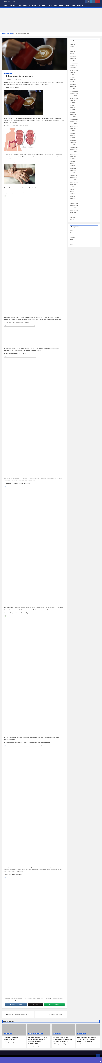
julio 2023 (72, 131)
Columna (12, 5)
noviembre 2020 (74, 205)
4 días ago (81, 1044)
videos (71, 244)
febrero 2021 (73, 198)
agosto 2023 (73, 128)
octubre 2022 (73, 152)
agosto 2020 (73, 212)
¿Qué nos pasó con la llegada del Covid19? (17, 1014)
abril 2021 (72, 194)
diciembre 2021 (74, 175)
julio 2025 (72, 75)
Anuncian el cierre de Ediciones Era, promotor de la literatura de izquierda (63, 1039)
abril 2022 (72, 166)
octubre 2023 (73, 124)
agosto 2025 (73, 72)
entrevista (72, 237)
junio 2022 (72, 161)
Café (50, 5)
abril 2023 (72, 138)
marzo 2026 (73, 56)
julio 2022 (72, 159)
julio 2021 (72, 187)
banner (6, 73)
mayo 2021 (72, 191)
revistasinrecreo (74, 242)
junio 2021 (72, 189)
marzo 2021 (73, 196)
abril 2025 (72, 81)
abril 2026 (72, 53)
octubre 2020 (73, 208)
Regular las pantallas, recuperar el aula (11, 1038)
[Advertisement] (51, 20)
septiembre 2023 (74, 126)
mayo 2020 (72, 219)
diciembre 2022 (74, 147)
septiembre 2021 (74, 182)
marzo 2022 (73, 168)
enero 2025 (73, 89)
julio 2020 (72, 215)
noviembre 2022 (74, 149)
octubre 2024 (73, 96)
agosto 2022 (73, 156)
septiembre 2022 (74, 154)
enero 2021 (73, 201)
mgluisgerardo (17, 79)
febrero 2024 (73, 114)
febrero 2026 (73, 58)
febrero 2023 (73, 142)
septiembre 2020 (74, 210)
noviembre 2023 (74, 121)
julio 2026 (72, 46)
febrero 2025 (73, 86)
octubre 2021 (73, 180)
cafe (10, 73)
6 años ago (8, 79)
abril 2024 (72, 110)
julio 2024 (72, 103)
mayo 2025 (72, 79)
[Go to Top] (98, 1055)
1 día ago (7, 1042)
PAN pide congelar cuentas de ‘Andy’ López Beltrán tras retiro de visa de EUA (87, 1039)
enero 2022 (73, 173)
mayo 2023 (72, 135)
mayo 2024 (72, 107)
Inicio (5, 5)
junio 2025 (72, 77)
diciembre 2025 (74, 63)
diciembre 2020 (74, 203)
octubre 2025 (73, 67)
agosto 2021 (73, 184)
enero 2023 (73, 145)
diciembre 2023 (74, 119)
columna (72, 235)
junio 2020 (72, 217)
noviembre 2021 (74, 177)
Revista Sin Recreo (77, 5)
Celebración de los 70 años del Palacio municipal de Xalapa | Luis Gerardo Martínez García (37, 1040)
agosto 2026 (73, 44)
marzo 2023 (73, 140)
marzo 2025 (73, 84)
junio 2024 (72, 105)
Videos (44, 5)
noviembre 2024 (74, 93)
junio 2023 (72, 133)
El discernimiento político (56, 1014)
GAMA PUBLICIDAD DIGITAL (61, 5)
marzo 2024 (73, 112)
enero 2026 (73, 60)
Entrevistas (36, 5)
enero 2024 (73, 117)
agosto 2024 (73, 100)
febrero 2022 (73, 170)
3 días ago (32, 1046)
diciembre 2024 (74, 91)
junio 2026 (72, 49)
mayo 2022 (72, 163)
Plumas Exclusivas (24, 5)
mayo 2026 (72, 51)
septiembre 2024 (74, 98)
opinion (71, 239)
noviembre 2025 (74, 65)
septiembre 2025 (74, 70)
